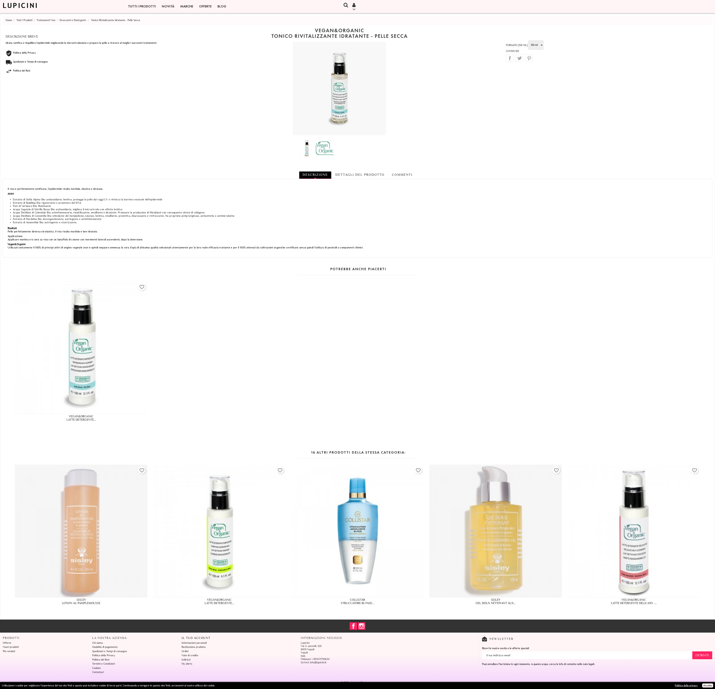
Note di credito (190, 655)
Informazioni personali (194, 643)
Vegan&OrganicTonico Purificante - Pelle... (495, 601)
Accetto (707, 685)
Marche (186, 6)
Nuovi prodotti (11, 647)
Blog (221, 6)
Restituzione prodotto (194, 647)
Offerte (205, 6)
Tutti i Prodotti (142, 6)
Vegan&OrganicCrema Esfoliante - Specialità (219, 601)
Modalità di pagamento (104, 647)
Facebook (353, 626)
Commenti (402, 175)
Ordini (185, 651)
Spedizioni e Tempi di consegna (109, 651)
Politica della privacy (686, 685)
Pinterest (529, 58)
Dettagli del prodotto (359, 175)
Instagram (361, 626)
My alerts (187, 663)
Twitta (519, 58)
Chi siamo (97, 643)
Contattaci (98, 672)
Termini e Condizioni (103, 663)
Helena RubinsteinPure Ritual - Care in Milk (357, 601)
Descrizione (315, 175)
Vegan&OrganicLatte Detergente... (81, 418)
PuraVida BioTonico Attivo (633, 601)
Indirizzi (186, 659)
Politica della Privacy (103, 655)
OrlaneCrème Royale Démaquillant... (81, 601)
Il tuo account (196, 638)
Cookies (96, 668)
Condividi (509, 58)
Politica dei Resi (100, 659)
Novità (168, 6)
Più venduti (9, 651)
